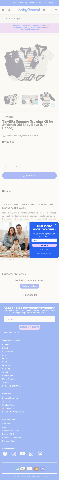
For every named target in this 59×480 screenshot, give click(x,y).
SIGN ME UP (44, 245)
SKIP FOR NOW (44, 249)
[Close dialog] (57, 224)
